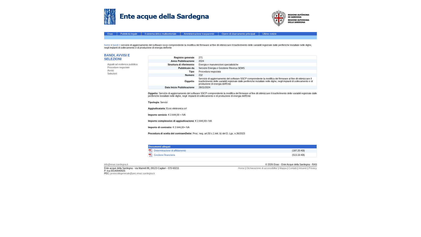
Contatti (293, 168)
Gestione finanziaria (164, 155)
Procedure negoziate (118, 67)
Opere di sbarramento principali (239, 33)
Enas (110, 33)
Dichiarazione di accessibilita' (261, 168)
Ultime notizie (269, 33)
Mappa (283, 168)
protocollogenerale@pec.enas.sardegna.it (132, 173)
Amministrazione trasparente (199, 33)
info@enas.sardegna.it (116, 164)
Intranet (303, 168)
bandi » (117, 45)
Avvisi (110, 70)
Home (241, 168)
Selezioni (112, 73)
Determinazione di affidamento (170, 150)
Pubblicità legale (129, 33)
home (107, 45)
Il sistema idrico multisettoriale (161, 33)
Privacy (313, 168)
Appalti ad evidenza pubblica (122, 64)
